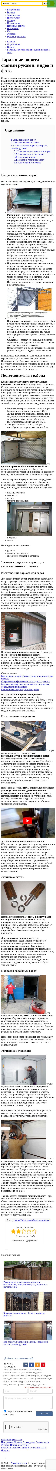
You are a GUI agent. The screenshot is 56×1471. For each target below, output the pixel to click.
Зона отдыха (13, 15)
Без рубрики (13, 9)
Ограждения (13, 23)
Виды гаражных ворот (23, 139)
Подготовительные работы (25, 142)
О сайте (23, 1447)
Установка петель (24, 157)
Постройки (13, 28)
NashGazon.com (19, 1463)
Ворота (10, 47)
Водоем (11, 12)
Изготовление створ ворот (29, 154)
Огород (11, 20)
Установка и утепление (27, 162)
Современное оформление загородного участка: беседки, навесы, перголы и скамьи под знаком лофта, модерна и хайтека (25, 684)
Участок (11, 34)
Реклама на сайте (10, 1447)
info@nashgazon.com (11, 1439)
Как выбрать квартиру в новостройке (20, 689)
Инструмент (13, 17)
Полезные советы (16, 26)
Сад (9, 31)
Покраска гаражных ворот (29, 160)
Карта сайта (34, 1447)
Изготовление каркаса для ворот (32, 151)
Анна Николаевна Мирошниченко (31, 1220)
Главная (11, 41)
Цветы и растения (16, 36)
